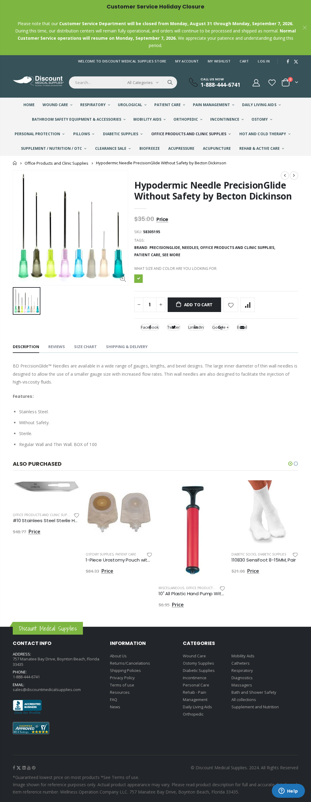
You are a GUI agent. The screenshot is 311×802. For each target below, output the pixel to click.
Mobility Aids (243, 656)
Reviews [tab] (56, 346)
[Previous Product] (285, 175)
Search (170, 82)
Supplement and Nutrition (255, 707)
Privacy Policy (122, 677)
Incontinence (195, 677)
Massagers (241, 685)
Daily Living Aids (197, 707)
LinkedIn (196, 327)
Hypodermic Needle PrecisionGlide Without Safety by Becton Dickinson (213, 190)
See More (171, 254)
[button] (290, 463)
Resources (120, 692)
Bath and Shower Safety (253, 692)
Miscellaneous (171, 588)
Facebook (150, 327)
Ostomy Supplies (100, 554)
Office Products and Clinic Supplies (56, 163)
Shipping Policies (125, 670)
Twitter (173, 327)
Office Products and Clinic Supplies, (238, 247)
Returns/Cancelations (130, 663)
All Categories (140, 82)
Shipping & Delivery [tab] (127, 346)
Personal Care (196, 685)
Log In (264, 61)
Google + (220, 327)
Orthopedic (193, 714)
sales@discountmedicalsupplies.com (47, 689)
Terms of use (122, 685)
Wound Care (194, 656)
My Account (187, 61)
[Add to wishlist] (231, 304)
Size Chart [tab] (85, 346)
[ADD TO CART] (69, 490)
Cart (244, 61)
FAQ (113, 699)
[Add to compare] (247, 304)
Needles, (191, 247)
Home (15, 163)
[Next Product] (294, 175)
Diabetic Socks (243, 554)
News (115, 707)
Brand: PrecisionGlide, (158, 247)
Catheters (240, 663)
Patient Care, (148, 254)
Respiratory (242, 670)
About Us (118, 656)
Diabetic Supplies (272, 554)
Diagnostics (242, 677)
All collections (243, 699)
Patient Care (125, 554)
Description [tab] (26, 346)
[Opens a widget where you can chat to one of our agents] (288, 791)
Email (242, 327)
